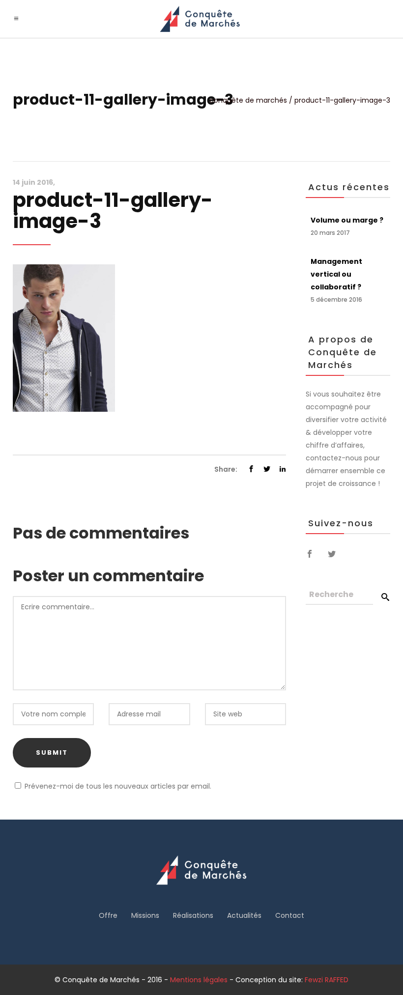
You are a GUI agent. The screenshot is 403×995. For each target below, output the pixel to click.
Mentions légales (199, 980)
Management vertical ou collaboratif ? (336, 274)
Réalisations (193, 915)
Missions (145, 915)
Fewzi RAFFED (326, 980)
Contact (289, 915)
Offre (108, 915)
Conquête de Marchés (248, 100)
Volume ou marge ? (347, 220)
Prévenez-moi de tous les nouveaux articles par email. (118, 786)
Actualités (244, 915)
